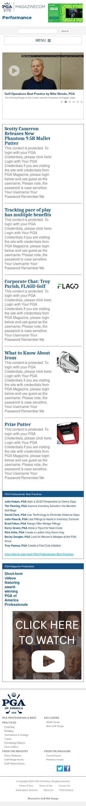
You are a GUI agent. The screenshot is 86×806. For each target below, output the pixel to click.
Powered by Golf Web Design (43, 798)
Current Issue (53, 755)
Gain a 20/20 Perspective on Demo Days (40, 501)
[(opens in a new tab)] (68, 362)
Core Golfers (11, 746)
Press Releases (13, 755)
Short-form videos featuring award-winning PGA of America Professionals (16, 589)
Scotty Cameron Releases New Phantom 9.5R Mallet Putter (27, 136)
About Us (48, 790)
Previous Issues (55, 759)
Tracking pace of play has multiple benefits (28, 212)
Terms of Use (45, 785)
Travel (7, 739)
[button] (62, 102)
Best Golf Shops (55, 726)
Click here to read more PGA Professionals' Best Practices (39, 554)
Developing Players (14, 743)
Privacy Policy (26, 785)
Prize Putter (18, 424)
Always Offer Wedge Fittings (32, 523)
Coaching (9, 727)
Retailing (8, 731)
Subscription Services (26, 790)
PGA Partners (66, 790)
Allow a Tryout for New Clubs (33, 528)
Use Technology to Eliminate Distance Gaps (42, 514)
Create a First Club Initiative (33, 545)
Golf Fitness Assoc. (14, 763)
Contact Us (64, 785)
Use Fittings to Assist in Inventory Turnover (42, 519)
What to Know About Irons (27, 355)
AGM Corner (53, 722)
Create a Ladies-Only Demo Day (34, 532)
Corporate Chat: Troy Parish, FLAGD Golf (27, 284)
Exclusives (51, 717)
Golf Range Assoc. (14, 759)
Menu (41, 40)
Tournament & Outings (16, 735)
